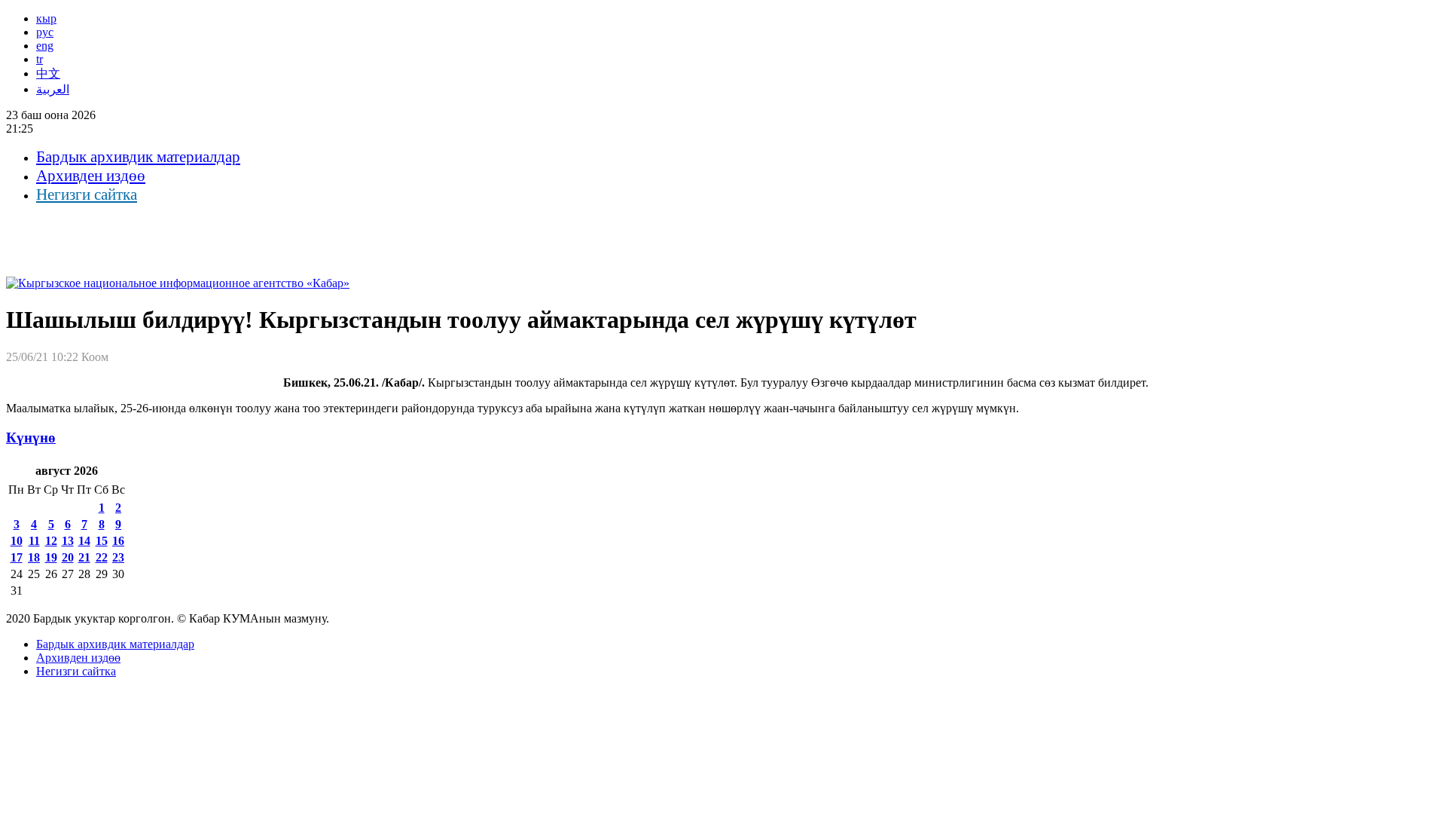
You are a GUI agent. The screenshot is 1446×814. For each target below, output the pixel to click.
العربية (52, 89)
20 (68, 557)
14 (84, 540)
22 (102, 557)
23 (118, 557)
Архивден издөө (90, 176)
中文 (48, 73)
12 (51, 540)
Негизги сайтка (86, 194)
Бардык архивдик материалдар (138, 157)
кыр (46, 18)
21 (84, 557)
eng (44, 45)
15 (102, 540)
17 (17, 557)
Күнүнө (31, 437)
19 (51, 557)
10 (17, 540)
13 (68, 540)
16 (118, 540)
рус (44, 32)
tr (39, 59)
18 (34, 557)
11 (34, 540)
